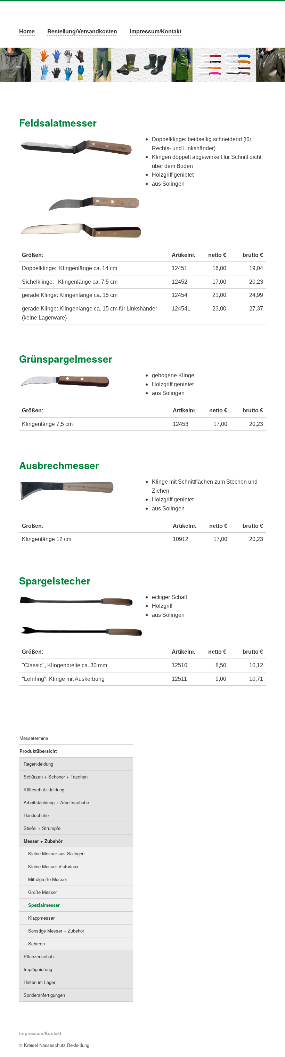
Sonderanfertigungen (44, 995)
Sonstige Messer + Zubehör (56, 930)
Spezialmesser (44, 905)
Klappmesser (41, 917)
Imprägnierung (38, 969)
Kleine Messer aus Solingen (56, 853)
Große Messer (42, 892)
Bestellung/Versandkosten (82, 31)
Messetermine (33, 738)
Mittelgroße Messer (47, 879)
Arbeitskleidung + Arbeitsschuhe (56, 802)
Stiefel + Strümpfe (42, 828)
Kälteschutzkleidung (44, 789)
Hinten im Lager (39, 982)
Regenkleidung (38, 763)
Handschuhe (36, 815)
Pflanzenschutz (39, 956)
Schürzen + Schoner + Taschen (56, 776)
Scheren (36, 943)
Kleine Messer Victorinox (53, 866)
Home (27, 31)
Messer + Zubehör (43, 841)
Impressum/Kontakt (155, 31)
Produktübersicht (38, 751)
